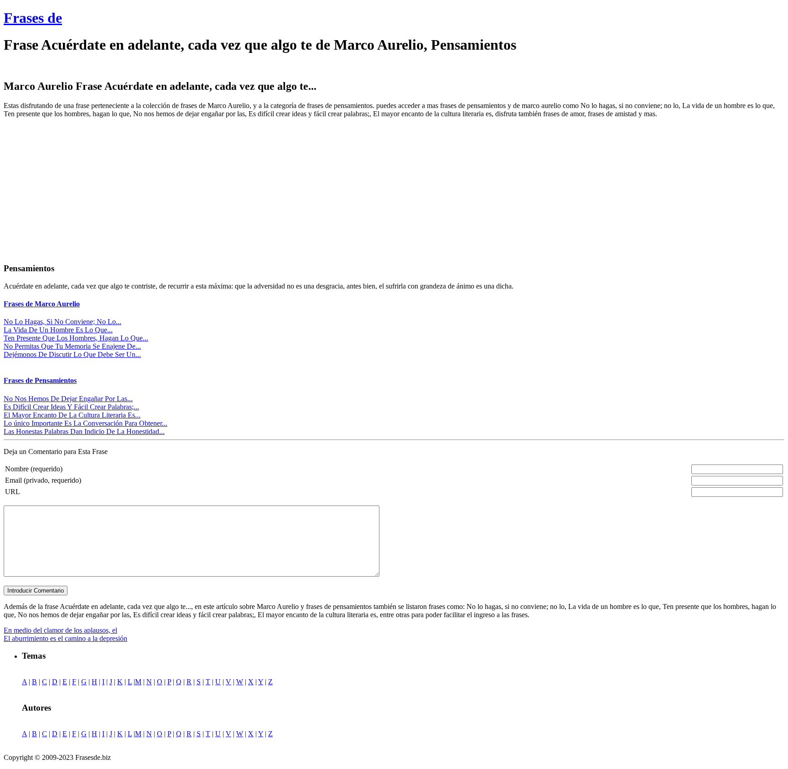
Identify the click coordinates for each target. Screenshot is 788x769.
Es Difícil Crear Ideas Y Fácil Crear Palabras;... (71, 407)
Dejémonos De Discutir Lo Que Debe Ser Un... (72, 354)
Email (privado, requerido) (43, 480)
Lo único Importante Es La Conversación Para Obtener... (85, 423)
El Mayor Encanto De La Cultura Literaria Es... (72, 415)
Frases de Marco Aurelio (42, 304)
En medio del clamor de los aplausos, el (60, 630)
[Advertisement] (80, 189)
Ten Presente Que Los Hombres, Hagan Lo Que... (76, 338)
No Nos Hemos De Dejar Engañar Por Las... (68, 399)
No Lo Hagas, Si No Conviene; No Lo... (62, 321)
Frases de (33, 18)
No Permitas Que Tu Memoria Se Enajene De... (72, 346)
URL (12, 491)
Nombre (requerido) (33, 469)
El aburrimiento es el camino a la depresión (65, 638)
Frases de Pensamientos (40, 380)
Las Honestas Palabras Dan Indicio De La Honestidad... (84, 431)
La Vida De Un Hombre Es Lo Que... (58, 330)
